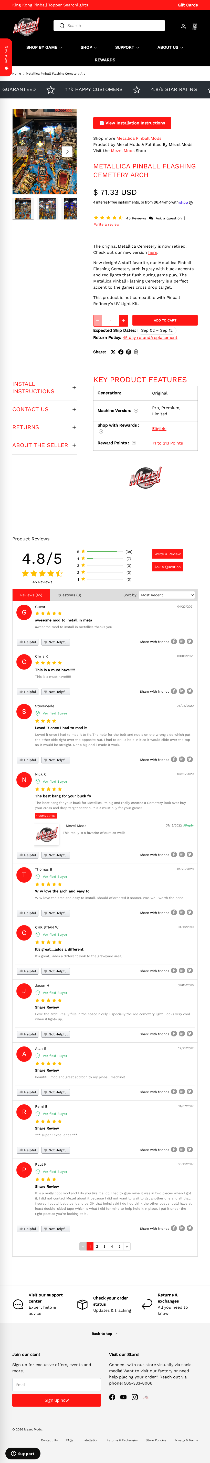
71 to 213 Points (167, 443)
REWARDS (105, 59)
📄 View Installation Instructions (132, 122)
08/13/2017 (186, 1164)
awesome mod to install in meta (63, 620)
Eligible (159, 428)
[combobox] (109, 25)
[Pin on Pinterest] (128, 352)
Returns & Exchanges (122, 1440)
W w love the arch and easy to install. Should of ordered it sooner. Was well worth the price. (109, 898)
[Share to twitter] (190, 641)
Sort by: (130, 595)
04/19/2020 (185, 774)
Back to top (102, 1333)
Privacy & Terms (186, 1440)
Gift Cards (188, 5)
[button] (109, 218)
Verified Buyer (55, 713)
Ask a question (169, 218)
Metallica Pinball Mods (139, 138)
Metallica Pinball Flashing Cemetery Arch (56, 73)
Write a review (107, 224)
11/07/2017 (186, 1106)
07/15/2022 (174, 825)
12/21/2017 (186, 1048)
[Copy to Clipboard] (136, 352)
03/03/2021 (185, 656)
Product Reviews (30, 538)
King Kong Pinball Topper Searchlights (50, 5)
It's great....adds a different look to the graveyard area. (78, 956)
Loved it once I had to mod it (61, 728)
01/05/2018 (186, 985)
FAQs (69, 1440)
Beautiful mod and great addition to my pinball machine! (80, 1077)
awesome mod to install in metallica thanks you (73, 627)
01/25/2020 (185, 869)
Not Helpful (58, 642)
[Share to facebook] (174, 641)
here (152, 252)
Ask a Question (167, 567)
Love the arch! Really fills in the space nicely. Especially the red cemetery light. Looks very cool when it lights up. (112, 1016)
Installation (89, 1440)
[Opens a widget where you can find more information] (22, 1454)
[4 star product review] (45, 721)
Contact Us (49, 1440)
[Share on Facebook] (121, 352)
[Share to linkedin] (182, 641)
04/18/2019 (186, 927)
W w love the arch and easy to (62, 891)
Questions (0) (69, 595)
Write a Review (167, 554)
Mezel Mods (122, 150)
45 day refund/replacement (150, 337)
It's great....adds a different (59, 949)
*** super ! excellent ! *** (56, 1135)
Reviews (6, 54)
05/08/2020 (185, 706)
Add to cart (165, 320)
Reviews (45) (31, 595)
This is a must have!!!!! (55, 670)
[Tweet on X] (113, 352)
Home (16, 73)
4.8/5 (42, 558)
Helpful (29, 642)
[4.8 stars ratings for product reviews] (42, 573)
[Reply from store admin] (46, 834)
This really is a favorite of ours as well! (94, 833)
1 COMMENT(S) (46, 815)
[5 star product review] (48, 613)
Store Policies (156, 1440)
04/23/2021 (185, 606)
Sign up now (57, 1400)
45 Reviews (136, 218)
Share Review (47, 1007)
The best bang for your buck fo (63, 796)
